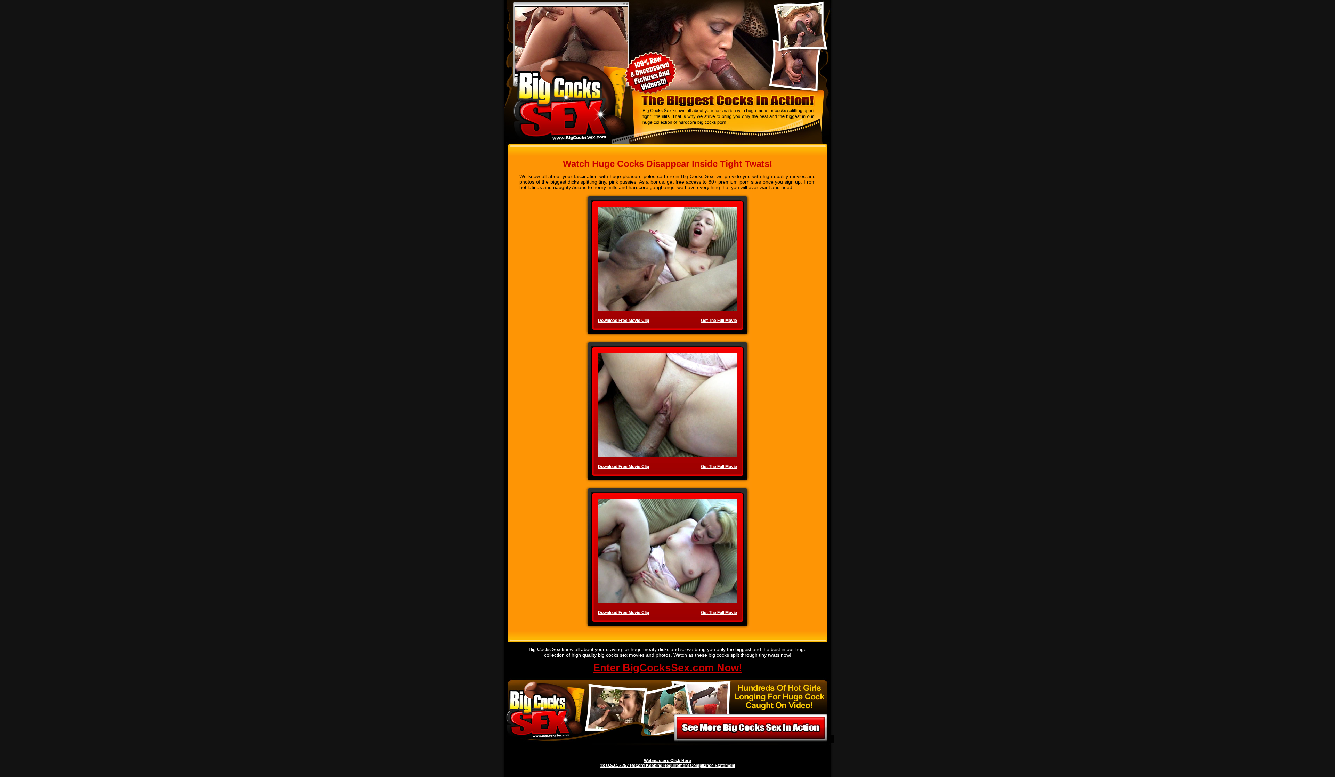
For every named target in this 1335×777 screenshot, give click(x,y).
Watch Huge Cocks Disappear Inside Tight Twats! (667, 164)
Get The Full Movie (719, 320)
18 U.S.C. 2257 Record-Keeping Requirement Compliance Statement (667, 765)
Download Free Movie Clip (623, 320)
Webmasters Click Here (667, 760)
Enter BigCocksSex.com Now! (667, 667)
